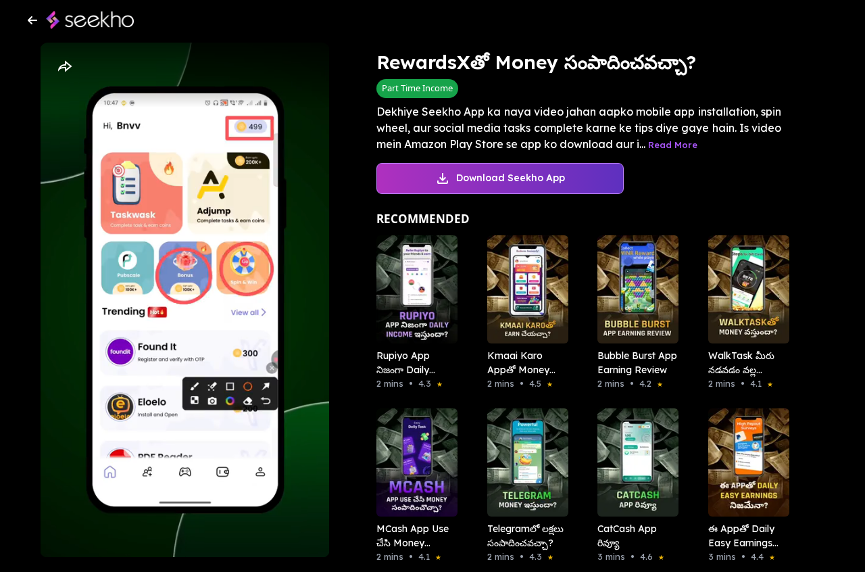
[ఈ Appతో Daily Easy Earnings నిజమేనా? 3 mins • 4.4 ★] (744, 462)
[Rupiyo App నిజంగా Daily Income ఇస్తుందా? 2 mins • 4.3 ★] (412, 289)
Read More (672, 144)
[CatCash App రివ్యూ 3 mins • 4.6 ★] (633, 462)
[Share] (64, 66)
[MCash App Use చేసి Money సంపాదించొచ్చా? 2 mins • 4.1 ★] (412, 462)
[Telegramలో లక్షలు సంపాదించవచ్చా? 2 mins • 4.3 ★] (523, 462)
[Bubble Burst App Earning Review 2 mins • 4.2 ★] (633, 289)
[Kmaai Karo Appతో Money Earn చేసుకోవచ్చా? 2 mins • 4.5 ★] (523, 289)
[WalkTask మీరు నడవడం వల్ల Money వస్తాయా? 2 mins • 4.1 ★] (744, 289)
